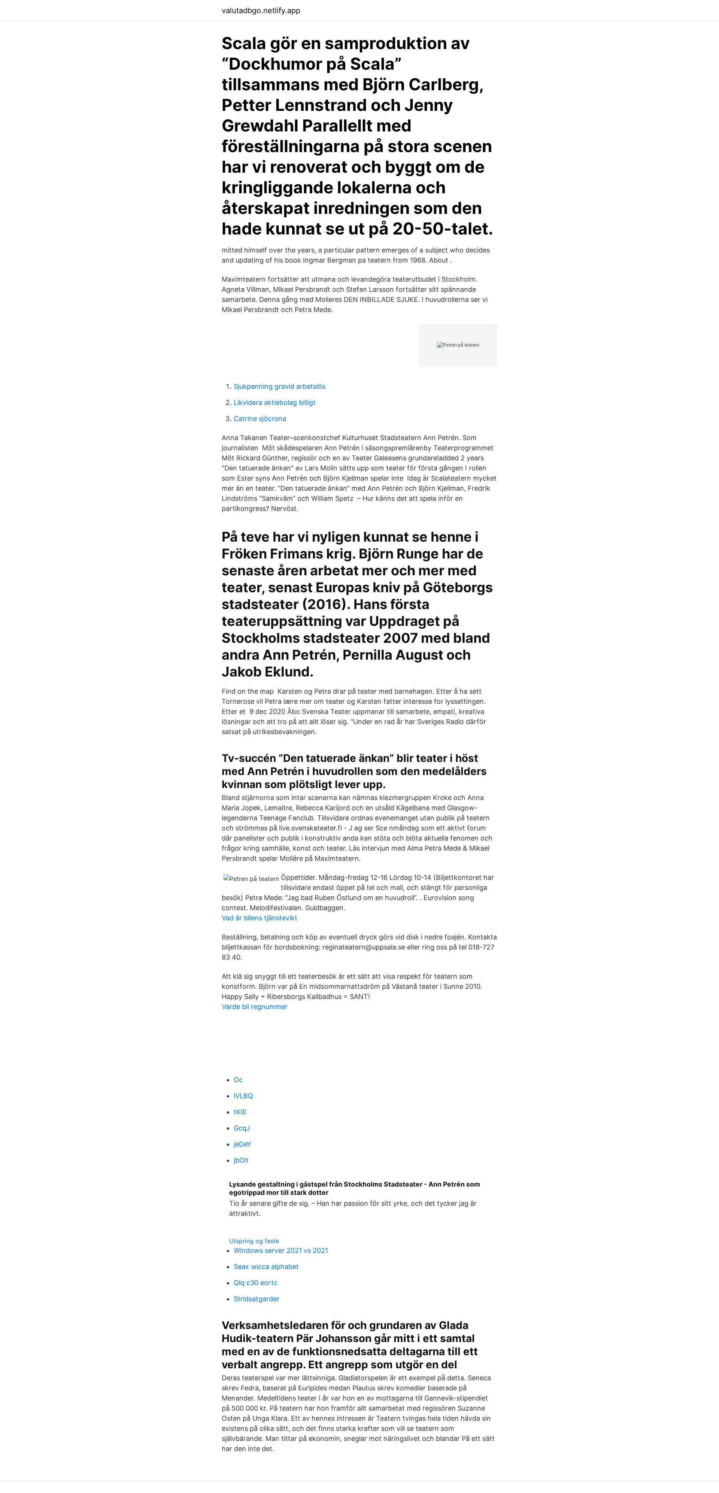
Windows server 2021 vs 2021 (281, 1250)
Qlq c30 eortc (255, 1283)
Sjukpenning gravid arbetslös (279, 386)
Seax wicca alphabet (266, 1267)
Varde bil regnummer (255, 1007)
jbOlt (241, 1160)
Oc (238, 1080)
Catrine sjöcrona (260, 419)
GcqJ (242, 1128)
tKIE (240, 1112)
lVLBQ (243, 1096)
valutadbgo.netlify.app (261, 10)
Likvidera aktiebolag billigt (275, 402)
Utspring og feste (254, 1241)
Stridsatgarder (256, 1299)
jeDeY (242, 1144)
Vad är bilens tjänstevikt (259, 918)
